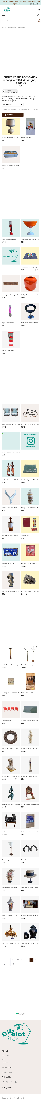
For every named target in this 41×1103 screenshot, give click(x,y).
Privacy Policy (7, 1072)
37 (22, 960)
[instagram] (7, 1082)
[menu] (3, 14)
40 (36, 960)
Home (4, 27)
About (5, 1050)
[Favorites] (37, 14)
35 (13, 960)
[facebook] (3, 1082)
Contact (5, 1062)
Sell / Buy (5, 1056)
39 (31, 960)
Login (39, 9)
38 (27, 960)
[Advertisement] (20, 54)
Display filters (8, 115)
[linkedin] (15, 1082)
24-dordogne (20, 27)
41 (4, 964)
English (36, 4)
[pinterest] (11, 1082)
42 (9, 964)
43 (13, 964)
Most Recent (8, 104)
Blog (3, 1059)
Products (11, 27)
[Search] (38, 20)
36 (18, 960)
